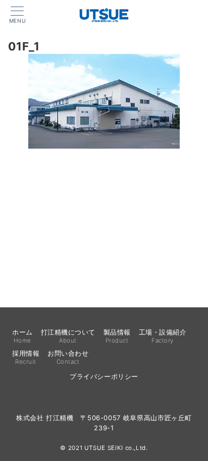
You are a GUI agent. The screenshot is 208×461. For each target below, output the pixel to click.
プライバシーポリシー (104, 376)
